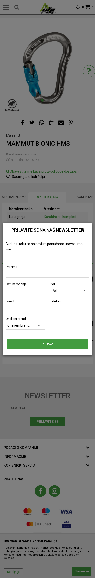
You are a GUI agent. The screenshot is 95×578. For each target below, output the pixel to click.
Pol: (53, 284)
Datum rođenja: (16, 284)
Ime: (8, 249)
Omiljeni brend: (16, 318)
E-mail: (10, 301)
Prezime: (12, 266)
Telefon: (55, 301)
